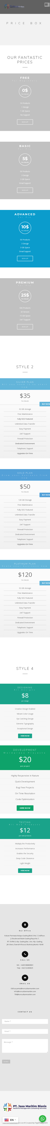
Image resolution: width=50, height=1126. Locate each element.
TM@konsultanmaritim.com (25, 994)
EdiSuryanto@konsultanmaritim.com (25, 988)
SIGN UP (25, 122)
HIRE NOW (25, 736)
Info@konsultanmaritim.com (25, 991)
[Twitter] (20, 1118)
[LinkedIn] (30, 1118)
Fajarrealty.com (41, 1123)
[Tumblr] (25, 1118)
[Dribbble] (35, 1118)
